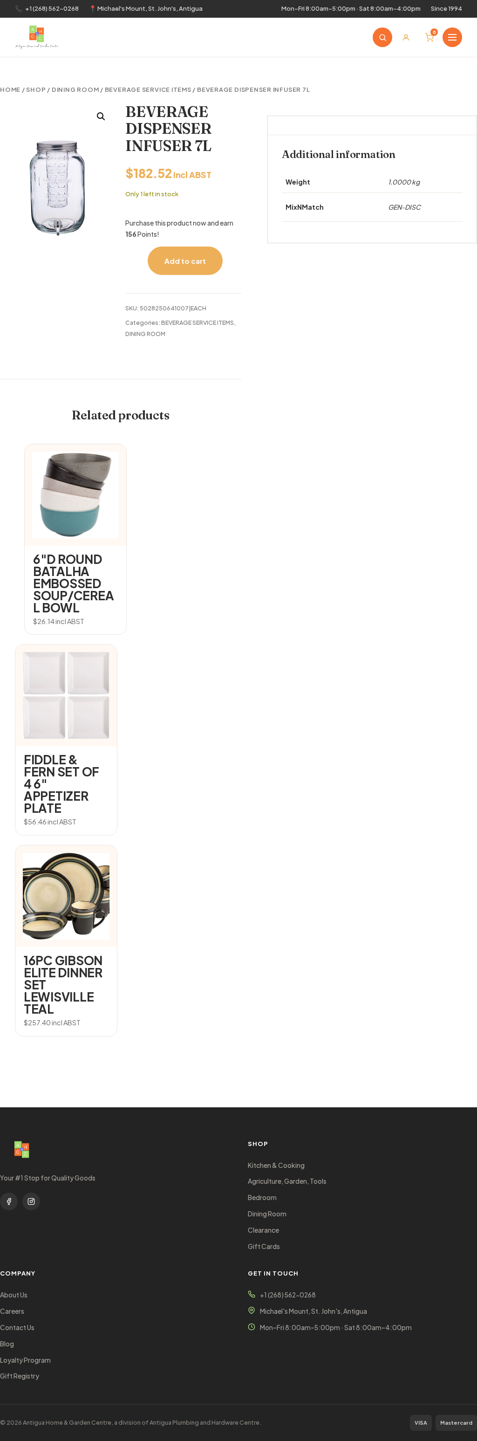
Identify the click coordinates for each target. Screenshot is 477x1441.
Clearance (263, 1230)
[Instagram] (31, 1201)
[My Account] (406, 37)
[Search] (382, 37)
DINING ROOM (75, 89)
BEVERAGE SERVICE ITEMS (148, 89)
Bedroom (262, 1197)
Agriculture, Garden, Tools (287, 1181)
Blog (7, 1344)
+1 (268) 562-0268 (52, 8)
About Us (13, 1295)
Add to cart (185, 260)
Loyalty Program (25, 1360)
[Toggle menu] (452, 37)
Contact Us (17, 1327)
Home (10, 89)
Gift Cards (264, 1246)
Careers (12, 1311)
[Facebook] (9, 1201)
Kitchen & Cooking (276, 1165)
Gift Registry (19, 1376)
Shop (36, 89)
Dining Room (267, 1214)
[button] (101, 116)
